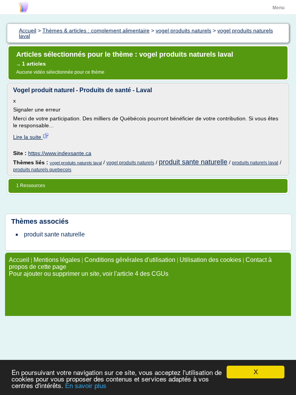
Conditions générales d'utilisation (129, 260)
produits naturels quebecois (42, 169)
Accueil (19, 260)
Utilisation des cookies (210, 260)
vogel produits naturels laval (76, 162)
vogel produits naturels (130, 162)
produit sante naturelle (193, 162)
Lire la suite (28, 137)
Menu (278, 7)
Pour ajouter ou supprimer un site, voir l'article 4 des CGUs (88, 273)
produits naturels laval (255, 162)
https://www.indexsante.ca (59, 153)
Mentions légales (57, 260)
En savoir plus (85, 386)
